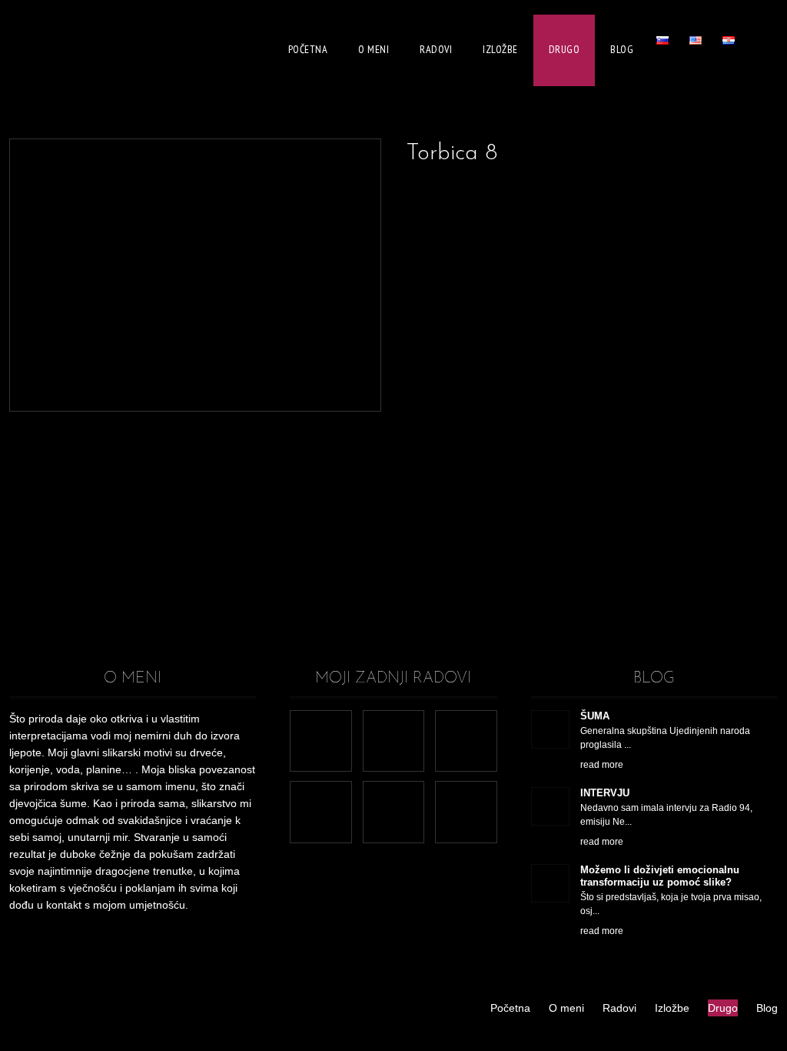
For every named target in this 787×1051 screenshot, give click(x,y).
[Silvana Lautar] (59, 50)
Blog (621, 49)
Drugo (564, 49)
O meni (373, 49)
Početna (308, 49)
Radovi (436, 49)
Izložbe (500, 49)
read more (601, 764)
